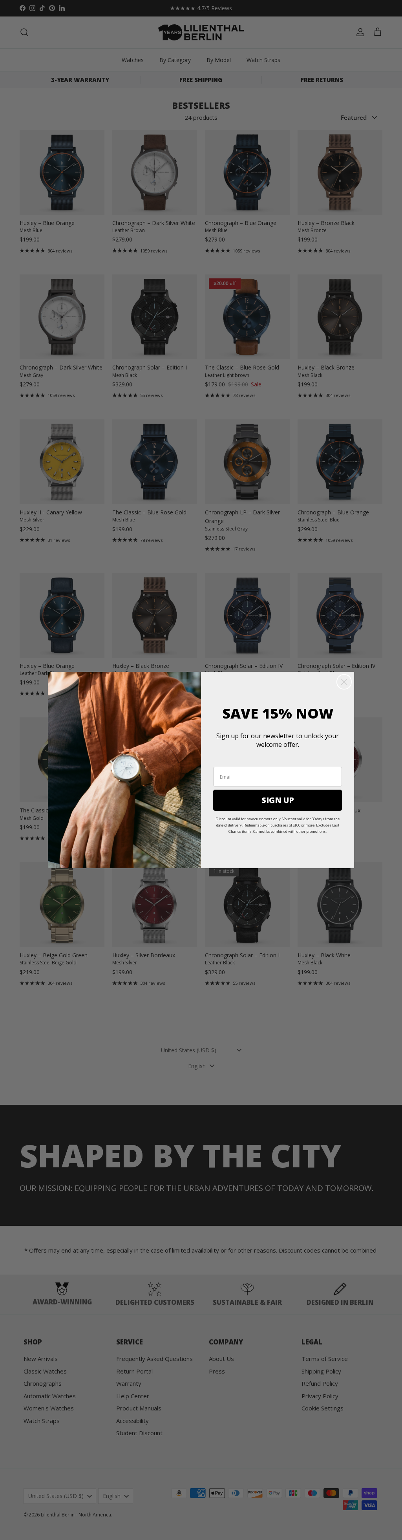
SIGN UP (277, 800)
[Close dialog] (344, 682)
